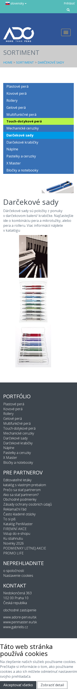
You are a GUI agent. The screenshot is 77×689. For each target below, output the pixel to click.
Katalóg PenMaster (18, 524)
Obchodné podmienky (19, 499)
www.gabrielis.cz (15, 627)
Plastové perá (17, 86)
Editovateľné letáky (17, 480)
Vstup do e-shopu (16, 533)
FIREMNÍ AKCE (15, 528)
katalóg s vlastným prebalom (24, 485)
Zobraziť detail (52, 685)
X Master (13, 163)
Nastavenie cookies (18, 575)
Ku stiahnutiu (13, 538)
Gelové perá (16, 107)
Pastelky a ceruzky (21, 156)
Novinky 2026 (13, 543)
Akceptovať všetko (18, 685)
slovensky (17, 3)
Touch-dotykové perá (24, 121)
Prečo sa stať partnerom (22, 489)
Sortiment (25, 62)
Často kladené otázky (19, 514)
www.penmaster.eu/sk (20, 622)
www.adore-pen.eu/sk (19, 617)
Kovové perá (16, 93)
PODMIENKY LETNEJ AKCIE (24, 548)
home (7, 62)
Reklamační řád (14, 509)
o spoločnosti (13, 570)
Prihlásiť (69, 3)
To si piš (9, 519)
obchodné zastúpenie (19, 610)
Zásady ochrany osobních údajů (27, 504)
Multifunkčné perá (21, 114)
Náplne (12, 149)
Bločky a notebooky (22, 170)
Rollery (12, 100)
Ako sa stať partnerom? (20, 494)
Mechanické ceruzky (22, 128)
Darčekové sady (51, 62)
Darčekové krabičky (22, 142)
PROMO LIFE (13, 553)
